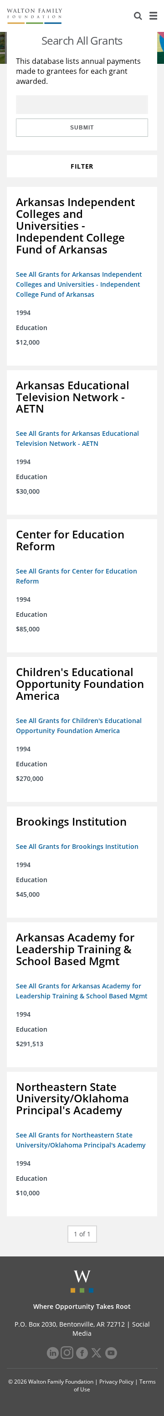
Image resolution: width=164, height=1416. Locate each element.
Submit (82, 127)
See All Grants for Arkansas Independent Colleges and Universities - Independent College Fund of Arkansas (79, 284)
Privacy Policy (116, 1381)
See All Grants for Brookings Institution (77, 846)
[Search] (138, 16)
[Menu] (153, 16)
